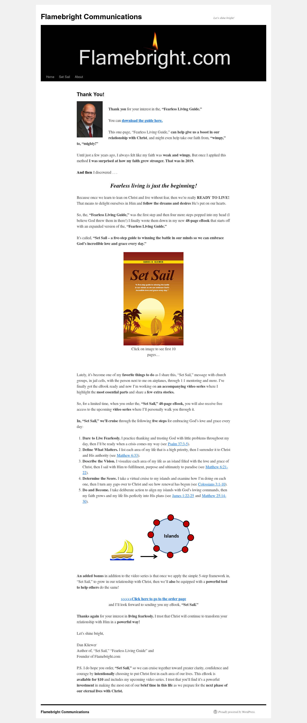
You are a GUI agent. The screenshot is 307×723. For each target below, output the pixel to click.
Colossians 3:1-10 (211, 483)
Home (50, 76)
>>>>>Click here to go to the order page (153, 598)
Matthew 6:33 (127, 455)
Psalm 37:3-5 (178, 443)
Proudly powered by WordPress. (236, 712)
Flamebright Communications (91, 16)
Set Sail (64, 76)
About (79, 76)
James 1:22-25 (183, 495)
